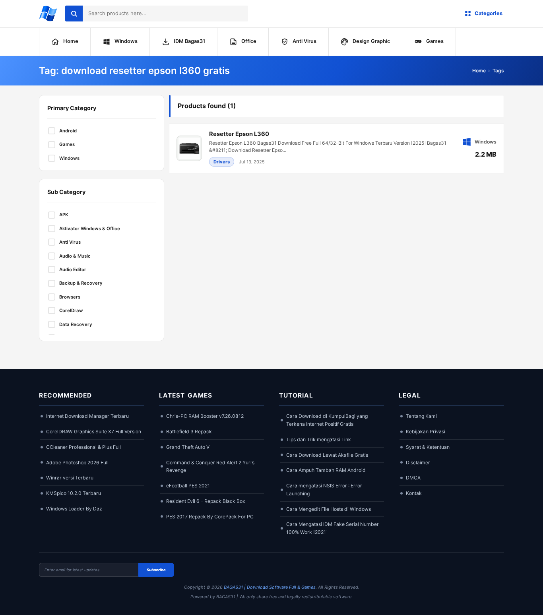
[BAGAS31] (48, 13)
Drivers (221, 162)
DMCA (413, 478)
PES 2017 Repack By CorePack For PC (210, 517)
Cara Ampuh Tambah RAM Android (326, 470)
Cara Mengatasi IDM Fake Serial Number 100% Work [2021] (332, 528)
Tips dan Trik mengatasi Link (318, 439)
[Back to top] (525, 602)
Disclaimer (418, 463)
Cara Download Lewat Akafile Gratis (327, 455)
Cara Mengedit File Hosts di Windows (328, 509)
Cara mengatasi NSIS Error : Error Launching (324, 490)
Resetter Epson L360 (239, 134)
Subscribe (156, 570)
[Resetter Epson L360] (336, 148)
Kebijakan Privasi (425, 432)
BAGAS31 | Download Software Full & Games (270, 587)
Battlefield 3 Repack (189, 432)
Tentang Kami (421, 416)
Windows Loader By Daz (74, 509)
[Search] (74, 13)
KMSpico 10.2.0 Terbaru (73, 493)
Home (479, 71)
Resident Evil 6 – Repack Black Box (205, 501)
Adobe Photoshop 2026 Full (77, 463)
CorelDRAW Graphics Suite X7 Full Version (93, 432)
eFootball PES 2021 (188, 486)
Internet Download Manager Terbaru (87, 416)
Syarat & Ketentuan (428, 447)
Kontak (414, 493)
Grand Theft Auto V (187, 447)
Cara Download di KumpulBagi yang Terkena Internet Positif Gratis (327, 420)
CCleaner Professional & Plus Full (83, 447)
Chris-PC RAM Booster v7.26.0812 (205, 416)
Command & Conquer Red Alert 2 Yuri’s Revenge (210, 466)
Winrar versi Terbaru (69, 478)
